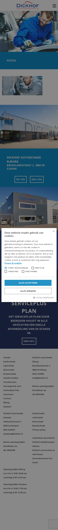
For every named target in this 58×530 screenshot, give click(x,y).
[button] (29, 297)
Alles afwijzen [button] (28, 291)
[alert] (29, 265)
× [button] (53, 231)
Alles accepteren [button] (28, 282)
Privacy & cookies (13, 263)
